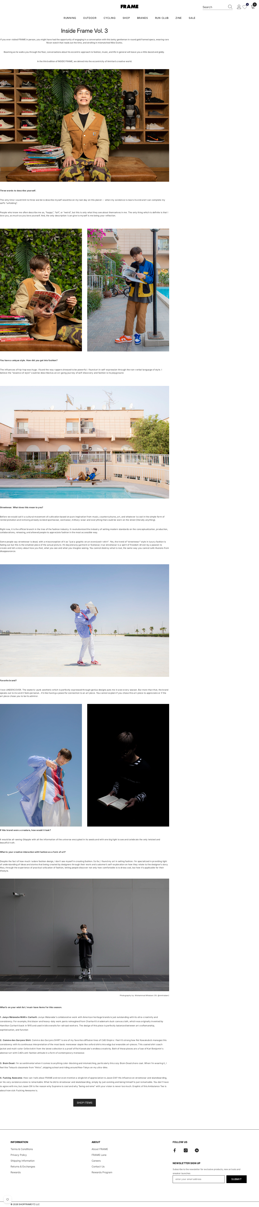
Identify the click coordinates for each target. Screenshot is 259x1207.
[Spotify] (197, 1150)
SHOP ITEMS (84, 1102)
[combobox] (214, 7)
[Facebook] (174, 1150)
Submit (236, 1179)
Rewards (16, 1172)
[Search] (218, 7)
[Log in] (239, 7)
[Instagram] (185, 1150)
